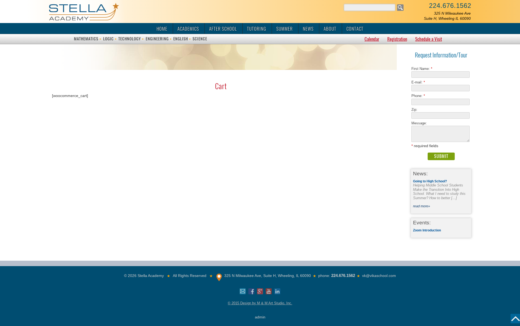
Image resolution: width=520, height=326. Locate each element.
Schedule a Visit (428, 39)
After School (223, 28)
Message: (419, 123)
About (330, 28)
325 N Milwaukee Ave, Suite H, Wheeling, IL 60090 (267, 275)
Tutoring (256, 28)
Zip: (416, 110)
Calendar (372, 39)
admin (260, 317)
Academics (188, 28)
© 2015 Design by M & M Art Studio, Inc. (260, 303)
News (308, 28)
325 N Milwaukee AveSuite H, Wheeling (447, 16)
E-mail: (418, 82)
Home (162, 28)
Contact (354, 28)
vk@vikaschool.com (379, 275)
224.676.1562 (450, 5)
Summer (284, 28)
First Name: (421, 69)
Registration (397, 39)
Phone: (418, 96)
